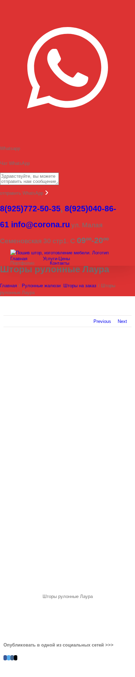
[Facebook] (5, 657)
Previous (102, 321)
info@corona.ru (40, 224)
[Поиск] (105, 263)
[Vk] (12, 657)
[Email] (15, 657)
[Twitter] (8, 657)
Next (122, 321)
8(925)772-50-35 (30, 208)
